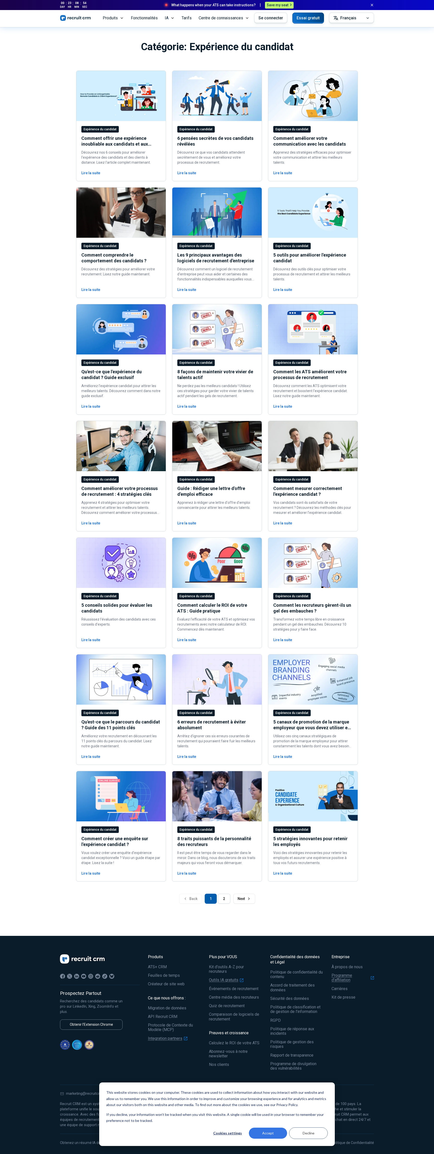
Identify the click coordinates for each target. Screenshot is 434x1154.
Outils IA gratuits (223, 980)
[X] (69, 976)
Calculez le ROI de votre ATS (234, 1043)
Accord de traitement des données (292, 987)
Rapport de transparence (291, 1055)
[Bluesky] (111, 976)
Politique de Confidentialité (353, 1143)
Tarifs (187, 18)
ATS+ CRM (157, 967)
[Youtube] (83, 976)
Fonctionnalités (144, 18)
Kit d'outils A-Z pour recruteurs (226, 969)
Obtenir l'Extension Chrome (91, 1024)
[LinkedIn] (76, 976)
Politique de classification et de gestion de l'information (295, 1009)
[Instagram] (90, 976)
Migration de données (167, 1008)
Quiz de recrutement (227, 1006)
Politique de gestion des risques (292, 1044)
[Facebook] (62, 976)
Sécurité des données (289, 998)
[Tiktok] (104, 976)
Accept (268, 1133)
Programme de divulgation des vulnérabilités (293, 1066)
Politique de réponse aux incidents (292, 1031)
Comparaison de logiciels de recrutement (234, 1016)
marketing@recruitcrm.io (86, 1093)
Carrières (340, 989)
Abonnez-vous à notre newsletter (228, 1053)
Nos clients (219, 1064)
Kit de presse (343, 997)
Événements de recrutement (233, 989)
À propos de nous (347, 967)
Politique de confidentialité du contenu (296, 974)
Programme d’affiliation (342, 977)
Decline (308, 1133)
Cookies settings (227, 1133)
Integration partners (165, 1038)
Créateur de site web (166, 984)
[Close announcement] (372, 5)
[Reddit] (97, 976)
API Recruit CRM (162, 1016)
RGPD (275, 1020)
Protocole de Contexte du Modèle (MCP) (170, 1027)
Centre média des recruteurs (234, 997)
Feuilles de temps (164, 975)
